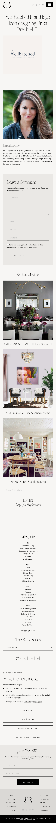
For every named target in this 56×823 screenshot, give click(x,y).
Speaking (44, 795)
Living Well (28, 619)
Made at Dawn (28, 796)
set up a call (28, 710)
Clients (11, 810)
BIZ (28, 543)
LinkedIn (27, 702)
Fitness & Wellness (28, 600)
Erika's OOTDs (28, 597)
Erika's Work (28, 554)
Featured (44, 803)
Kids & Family (28, 581)
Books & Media (28, 611)
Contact (44, 810)
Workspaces (28, 559)
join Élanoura (28, 719)
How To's (28, 578)
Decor (28, 567)
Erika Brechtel (7, 5)
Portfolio (11, 806)
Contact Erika (11, 688)
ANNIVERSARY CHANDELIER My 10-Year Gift (28, 344)
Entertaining (28, 576)
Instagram (37, 702)
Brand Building (28, 546)
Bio (11, 795)
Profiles (28, 556)
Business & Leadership (28, 551)
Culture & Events (28, 614)
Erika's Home (28, 573)
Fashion (28, 592)
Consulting (11, 803)
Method (11, 799)
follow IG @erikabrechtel (28, 738)
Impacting (44, 799)
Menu (49, 4)
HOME (28, 565)
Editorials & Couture (28, 595)
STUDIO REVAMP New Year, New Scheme (28, 413)
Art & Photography (28, 608)
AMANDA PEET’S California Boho (28, 481)
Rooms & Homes (28, 570)
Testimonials (45, 806)
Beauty (28, 589)
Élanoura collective (20, 695)
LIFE (28, 606)
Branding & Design (28, 548)
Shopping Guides (28, 630)
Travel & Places (28, 625)
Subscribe (28, 782)
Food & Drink (28, 617)
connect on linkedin (28, 728)
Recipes (28, 622)
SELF (28, 587)
